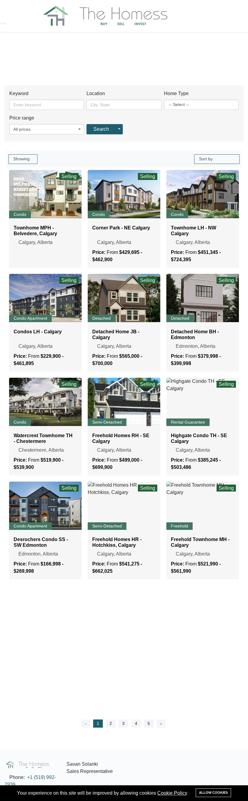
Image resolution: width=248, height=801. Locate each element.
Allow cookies (213, 792)
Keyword (18, 93)
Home (112, 60)
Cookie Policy (172, 793)
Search (101, 129)
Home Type (176, 93)
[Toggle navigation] (202, 15)
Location (95, 93)
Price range (21, 117)
